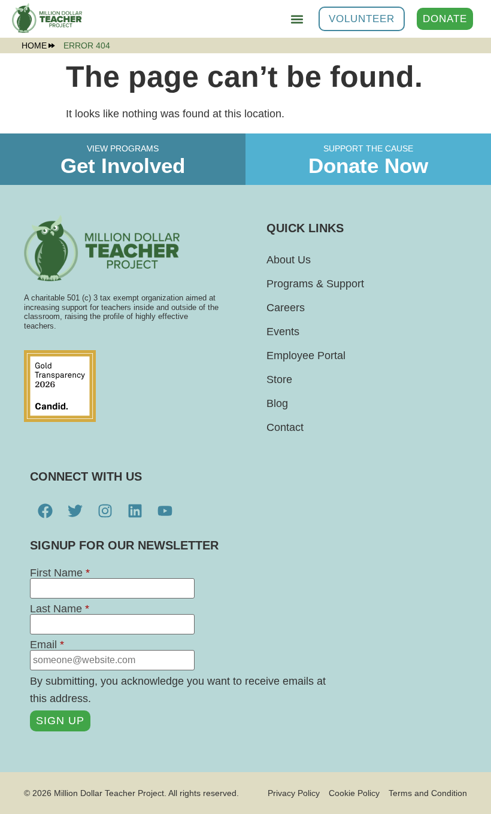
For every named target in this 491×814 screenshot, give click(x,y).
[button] (297, 19)
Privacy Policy (294, 793)
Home (34, 45)
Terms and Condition (428, 793)
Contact (285, 427)
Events (282, 332)
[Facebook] (45, 511)
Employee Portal (305, 356)
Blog (277, 403)
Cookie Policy (354, 793)
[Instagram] (105, 511)
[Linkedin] (135, 511)
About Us (288, 260)
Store (279, 379)
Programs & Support (315, 284)
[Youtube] (165, 511)
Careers (285, 308)
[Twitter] (75, 511)
